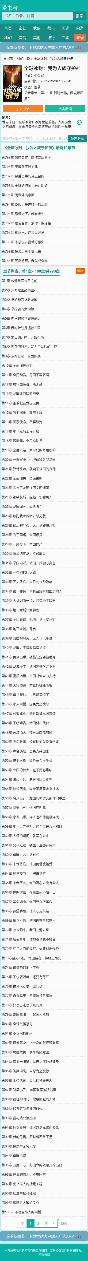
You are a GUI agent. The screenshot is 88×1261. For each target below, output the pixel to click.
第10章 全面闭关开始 (17, 365)
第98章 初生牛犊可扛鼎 (19, 1193)
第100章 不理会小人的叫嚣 (21, 1211)
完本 (65, 37)
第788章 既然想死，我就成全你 (25, 260)
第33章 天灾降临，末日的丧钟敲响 (27, 581)
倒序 (80, 270)
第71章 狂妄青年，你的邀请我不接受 (29, 939)
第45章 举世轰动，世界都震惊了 (25, 694)
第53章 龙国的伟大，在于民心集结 (27, 769)
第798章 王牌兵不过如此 (20, 166)
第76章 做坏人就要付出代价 (22, 986)
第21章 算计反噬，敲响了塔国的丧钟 (29, 468)
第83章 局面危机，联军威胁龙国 (25, 1052)
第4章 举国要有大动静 (18, 308)
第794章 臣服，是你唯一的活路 (25, 204)
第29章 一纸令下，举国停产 (22, 544)
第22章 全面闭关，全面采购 (22, 478)
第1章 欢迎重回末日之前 (19, 280)
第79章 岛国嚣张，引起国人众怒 (25, 1014)
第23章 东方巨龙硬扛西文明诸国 (25, 487)
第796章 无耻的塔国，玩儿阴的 (25, 185)
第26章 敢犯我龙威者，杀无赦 (24, 515)
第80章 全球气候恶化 (17, 1023)
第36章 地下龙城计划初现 (20, 609)
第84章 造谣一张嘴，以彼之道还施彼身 (30, 1061)
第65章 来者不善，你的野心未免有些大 (30, 882)
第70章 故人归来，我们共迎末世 (25, 929)
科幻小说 (23, 58)
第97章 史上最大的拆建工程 (22, 1183)
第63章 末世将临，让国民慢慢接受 (27, 863)
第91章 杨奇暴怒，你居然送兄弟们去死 (30, 1127)
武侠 (37, 28)
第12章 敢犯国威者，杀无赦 (22, 384)
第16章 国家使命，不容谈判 (22, 421)
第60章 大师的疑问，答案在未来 (25, 835)
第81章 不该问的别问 (17, 1033)
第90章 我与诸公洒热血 (19, 1117)
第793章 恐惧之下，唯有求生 (23, 213)
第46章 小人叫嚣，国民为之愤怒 (25, 704)
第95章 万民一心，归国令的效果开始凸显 (32, 1164)
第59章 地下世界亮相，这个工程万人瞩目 (32, 826)
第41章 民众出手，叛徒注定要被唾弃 (29, 656)
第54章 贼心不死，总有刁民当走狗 (27, 779)
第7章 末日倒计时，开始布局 (23, 337)
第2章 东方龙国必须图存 (19, 290)
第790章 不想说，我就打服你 (23, 241)
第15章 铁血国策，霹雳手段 (22, 412)
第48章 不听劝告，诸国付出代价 (25, 722)
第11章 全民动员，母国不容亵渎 (25, 374)
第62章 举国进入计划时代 (20, 854)
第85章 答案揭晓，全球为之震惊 (25, 1070)
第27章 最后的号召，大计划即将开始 (29, 525)
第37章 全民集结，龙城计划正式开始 (29, 619)
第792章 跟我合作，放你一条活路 (26, 223)
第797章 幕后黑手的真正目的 (23, 176)
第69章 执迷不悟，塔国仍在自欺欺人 (29, 920)
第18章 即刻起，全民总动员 (22, 440)
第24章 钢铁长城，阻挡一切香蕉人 (27, 497)
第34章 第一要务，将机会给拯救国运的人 (32, 591)
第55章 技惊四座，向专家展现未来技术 (30, 788)
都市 (51, 28)
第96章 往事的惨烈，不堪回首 (24, 1174)
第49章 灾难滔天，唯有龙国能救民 (27, 732)
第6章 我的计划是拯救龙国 (21, 327)
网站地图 (44, 1254)
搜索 (79, 15)
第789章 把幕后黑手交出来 (21, 251)
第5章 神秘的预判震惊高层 (21, 318)
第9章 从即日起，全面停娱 (21, 355)
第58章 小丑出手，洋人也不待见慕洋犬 (30, 816)
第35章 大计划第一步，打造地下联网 (29, 600)
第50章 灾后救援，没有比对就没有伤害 (30, 741)
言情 (22, 37)
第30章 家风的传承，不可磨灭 (24, 553)
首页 (8, 28)
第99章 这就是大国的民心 (20, 1202)
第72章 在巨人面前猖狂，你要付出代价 (30, 948)
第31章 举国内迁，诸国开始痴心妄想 (29, 562)
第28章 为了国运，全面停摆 (22, 534)
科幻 (8, 37)
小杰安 (39, 75)
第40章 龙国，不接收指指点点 (24, 647)
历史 (65, 28)
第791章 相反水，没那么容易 (23, 232)
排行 (51, 37)
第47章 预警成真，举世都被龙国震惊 (29, 713)
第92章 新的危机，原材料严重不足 (27, 1136)
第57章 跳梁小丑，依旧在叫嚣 (24, 807)
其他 (37, 37)
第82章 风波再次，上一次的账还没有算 (30, 1042)
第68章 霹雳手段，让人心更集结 (25, 910)
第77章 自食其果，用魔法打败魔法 (27, 995)
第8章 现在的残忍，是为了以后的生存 (29, 346)
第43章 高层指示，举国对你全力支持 (29, 675)
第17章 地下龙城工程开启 (20, 431)
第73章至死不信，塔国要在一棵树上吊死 (31, 958)
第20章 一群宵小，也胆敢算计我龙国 (29, 459)
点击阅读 (65, 108)
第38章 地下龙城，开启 (19, 628)
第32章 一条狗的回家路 (19, 572)
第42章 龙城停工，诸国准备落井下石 (29, 666)
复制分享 (77, 138)
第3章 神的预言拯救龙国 (19, 299)
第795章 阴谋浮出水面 (18, 194)
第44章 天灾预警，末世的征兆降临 (27, 685)
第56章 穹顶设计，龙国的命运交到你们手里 (33, 798)
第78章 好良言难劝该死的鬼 (22, 1005)
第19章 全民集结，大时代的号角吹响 (29, 450)
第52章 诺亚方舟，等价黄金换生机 (27, 760)
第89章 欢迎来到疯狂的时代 (22, 1108)
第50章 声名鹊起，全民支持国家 (25, 751)
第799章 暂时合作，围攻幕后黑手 (26, 157)
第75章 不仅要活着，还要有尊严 (25, 976)
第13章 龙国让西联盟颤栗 (20, 393)
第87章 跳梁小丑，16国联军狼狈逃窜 (29, 1089)
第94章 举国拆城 (14, 1155)
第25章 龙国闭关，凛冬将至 (22, 506)
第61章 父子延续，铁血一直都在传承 (29, 845)
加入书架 (22, 108)
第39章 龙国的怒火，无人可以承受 (27, 638)
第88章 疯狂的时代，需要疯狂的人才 (29, 1099)
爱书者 (10, 8)
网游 (80, 28)
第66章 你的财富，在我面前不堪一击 (29, 892)
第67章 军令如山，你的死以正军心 (27, 901)
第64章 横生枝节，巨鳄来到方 (24, 873)
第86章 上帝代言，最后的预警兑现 (27, 1080)
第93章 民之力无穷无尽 (19, 1146)
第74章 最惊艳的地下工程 (20, 967)
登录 (80, 37)
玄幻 (22, 28)
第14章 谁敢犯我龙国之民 (20, 403)
